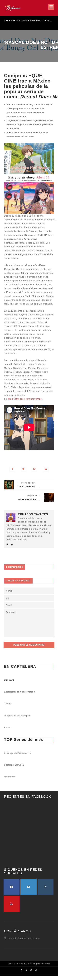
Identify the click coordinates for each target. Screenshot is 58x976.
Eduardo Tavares (33, 514)
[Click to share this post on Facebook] (12, 469)
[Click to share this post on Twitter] (23, 469)
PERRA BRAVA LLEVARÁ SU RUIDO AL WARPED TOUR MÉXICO (28, 20)
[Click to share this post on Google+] (34, 469)
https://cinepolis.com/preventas (25, 398)
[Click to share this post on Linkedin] (45, 469)
